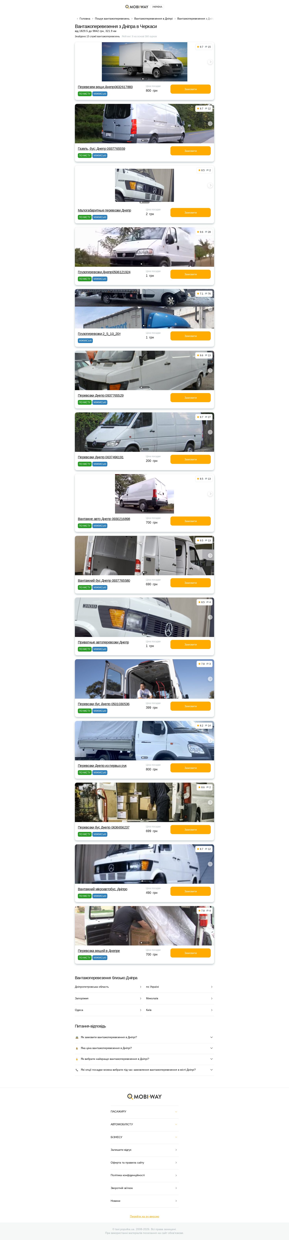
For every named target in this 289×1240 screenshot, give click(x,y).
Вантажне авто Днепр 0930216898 (104, 519)
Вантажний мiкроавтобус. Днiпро (102, 889)
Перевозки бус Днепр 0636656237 (103, 827)
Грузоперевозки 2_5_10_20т (99, 334)
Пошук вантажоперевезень (112, 18)
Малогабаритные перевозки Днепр (104, 210)
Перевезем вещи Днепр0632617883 (105, 87)
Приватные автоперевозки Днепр (103, 642)
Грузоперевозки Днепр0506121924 (104, 272)
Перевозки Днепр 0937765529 (100, 395)
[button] (143, 78)
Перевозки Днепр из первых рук (102, 766)
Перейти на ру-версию (144, 1216)
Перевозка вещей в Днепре (99, 951)
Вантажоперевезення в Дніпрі (153, 18)
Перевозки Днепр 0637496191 (100, 457)
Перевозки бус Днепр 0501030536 (103, 704)
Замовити (190, 89)
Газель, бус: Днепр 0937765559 (101, 149)
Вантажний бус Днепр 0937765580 (104, 581)
